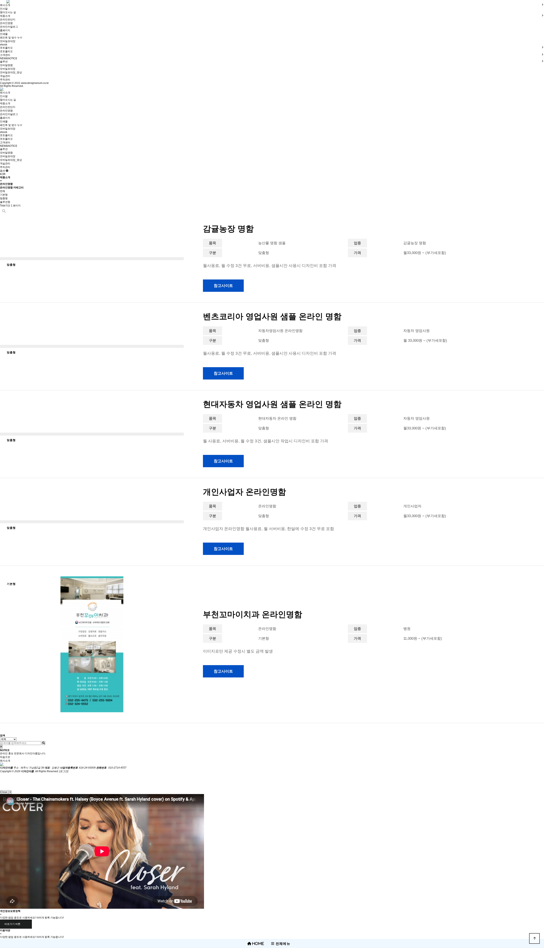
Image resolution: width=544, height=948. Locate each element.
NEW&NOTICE (8, 58)
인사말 (4, 8)
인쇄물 (4, 33)
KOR (3, 174)
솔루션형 (5, 201)
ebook (3, 44)
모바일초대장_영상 (11, 72)
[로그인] (63, 771)
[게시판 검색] (4, 211)
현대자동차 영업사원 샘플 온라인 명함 (272, 404)
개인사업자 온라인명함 (244, 491)
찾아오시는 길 (8, 12)
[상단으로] (534, 938)
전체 (2, 191)
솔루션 (4, 149)
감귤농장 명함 (228, 228)
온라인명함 (6, 23)
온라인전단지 (7, 19)
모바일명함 (6, 65)
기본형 (4, 194)
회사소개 (5, 92)
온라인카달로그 (9, 26)
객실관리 (5, 76)
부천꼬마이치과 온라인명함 (252, 614)
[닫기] (1, 747)
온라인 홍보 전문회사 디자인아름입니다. (23, 753)
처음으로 (5, 757)
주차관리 (5, 79)
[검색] (43, 743)
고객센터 (5, 142)
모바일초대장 (7, 41)
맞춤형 (4, 198)
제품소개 (5, 103)
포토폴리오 (6, 51)
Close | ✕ (5, 792)
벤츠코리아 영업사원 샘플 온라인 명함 (272, 316)
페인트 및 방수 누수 (11, 37)
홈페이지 (5, 30)
